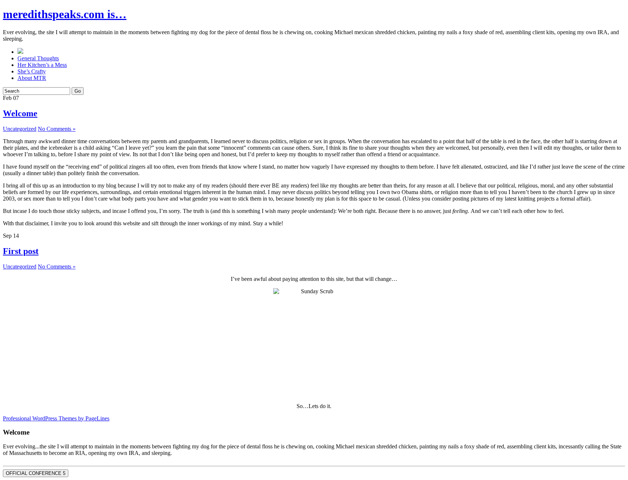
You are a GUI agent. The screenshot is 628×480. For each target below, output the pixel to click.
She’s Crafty (31, 71)
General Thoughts (38, 58)
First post (21, 251)
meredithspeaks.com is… (64, 14)
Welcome (20, 113)
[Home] (20, 52)
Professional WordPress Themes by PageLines (56, 418)
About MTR (31, 78)
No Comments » (57, 129)
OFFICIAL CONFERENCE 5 (35, 473)
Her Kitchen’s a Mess (42, 65)
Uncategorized (19, 129)
